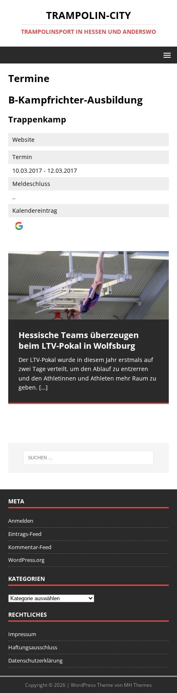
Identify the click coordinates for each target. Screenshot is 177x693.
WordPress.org (26, 560)
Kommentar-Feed (29, 547)
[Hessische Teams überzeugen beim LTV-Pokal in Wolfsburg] (88, 285)
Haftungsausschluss (32, 647)
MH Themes (138, 684)
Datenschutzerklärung (35, 660)
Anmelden (20, 520)
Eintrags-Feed (25, 534)
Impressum (22, 634)
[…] (43, 387)
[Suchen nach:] (88, 458)
